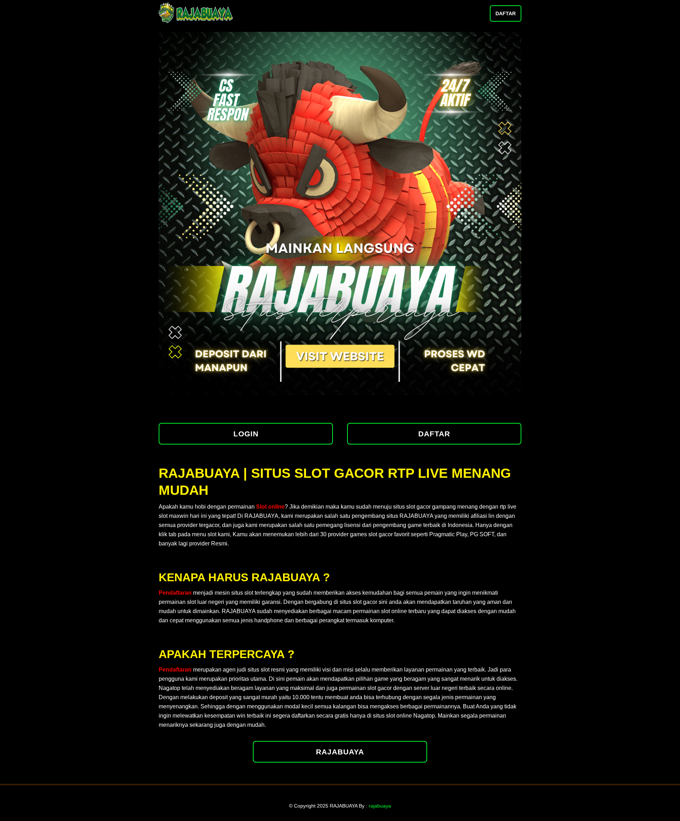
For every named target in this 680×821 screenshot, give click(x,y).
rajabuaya (380, 806)
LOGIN (246, 434)
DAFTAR (505, 13)
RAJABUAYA (340, 752)
